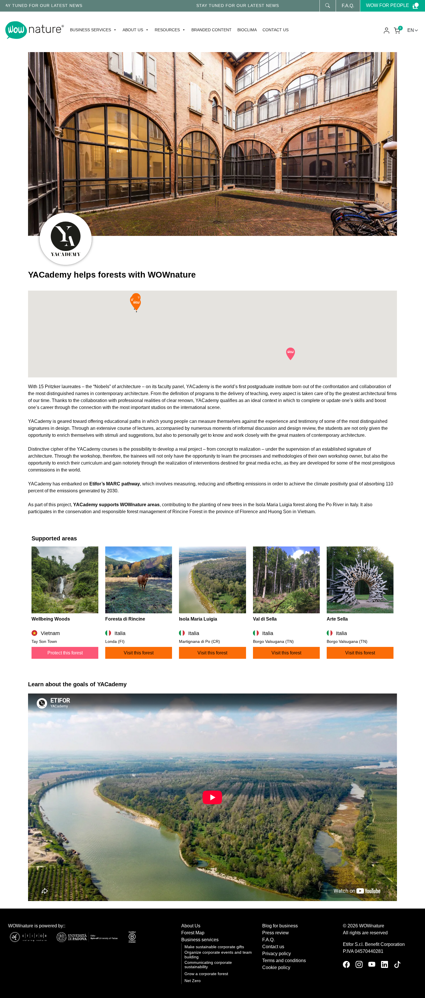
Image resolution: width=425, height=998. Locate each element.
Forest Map (192, 932)
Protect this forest (65, 652)
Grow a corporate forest (206, 974)
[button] (290, 354)
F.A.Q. (348, 5)
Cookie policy (276, 967)
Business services (90, 29)
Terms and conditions (284, 960)
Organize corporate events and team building (218, 954)
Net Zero (192, 981)
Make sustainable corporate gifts (214, 947)
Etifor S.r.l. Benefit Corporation (374, 944)
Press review (275, 932)
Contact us (276, 29)
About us (133, 29)
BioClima (247, 29)
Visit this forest (139, 652)
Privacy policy (276, 953)
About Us (190, 925)
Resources (167, 29)
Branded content (211, 29)
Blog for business (280, 925)
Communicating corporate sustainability (208, 964)
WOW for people (387, 5)
